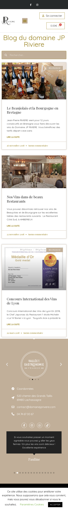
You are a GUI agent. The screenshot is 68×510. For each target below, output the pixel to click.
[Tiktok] (47, 425)
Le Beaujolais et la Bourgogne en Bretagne (32, 110)
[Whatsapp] (39, 425)
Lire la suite (13, 137)
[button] (25, 21)
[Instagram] (37, 5)
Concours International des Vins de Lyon (32, 300)
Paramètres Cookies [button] (32, 504)
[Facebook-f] (31, 5)
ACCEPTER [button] (55, 504)
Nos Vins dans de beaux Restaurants (25, 198)
